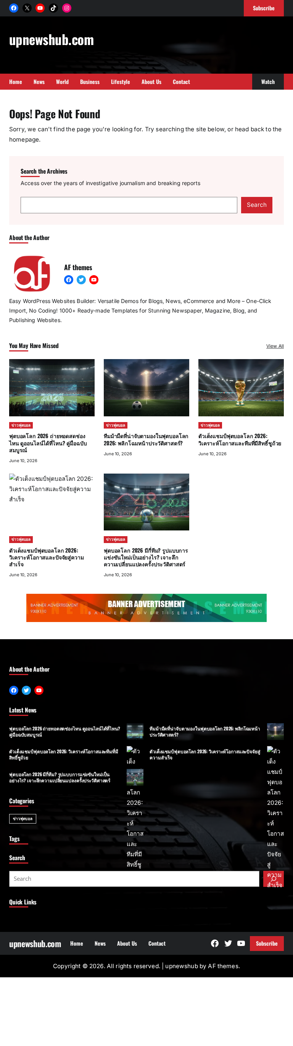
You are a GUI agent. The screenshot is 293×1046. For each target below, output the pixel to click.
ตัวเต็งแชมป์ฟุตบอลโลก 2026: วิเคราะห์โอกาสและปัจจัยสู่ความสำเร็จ (205, 754)
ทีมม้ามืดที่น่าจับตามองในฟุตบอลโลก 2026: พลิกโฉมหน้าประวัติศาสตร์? (146, 439)
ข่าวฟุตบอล (21, 425)
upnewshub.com (51, 39)
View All (275, 346)
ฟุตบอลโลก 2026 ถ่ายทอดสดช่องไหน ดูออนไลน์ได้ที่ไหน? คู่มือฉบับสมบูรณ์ (48, 442)
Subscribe (267, 943)
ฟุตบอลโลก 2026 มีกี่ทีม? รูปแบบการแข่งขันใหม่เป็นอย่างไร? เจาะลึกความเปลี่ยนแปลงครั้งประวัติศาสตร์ (146, 557)
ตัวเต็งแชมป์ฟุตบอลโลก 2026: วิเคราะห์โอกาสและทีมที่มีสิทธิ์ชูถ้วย (239, 439)
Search (257, 204)
